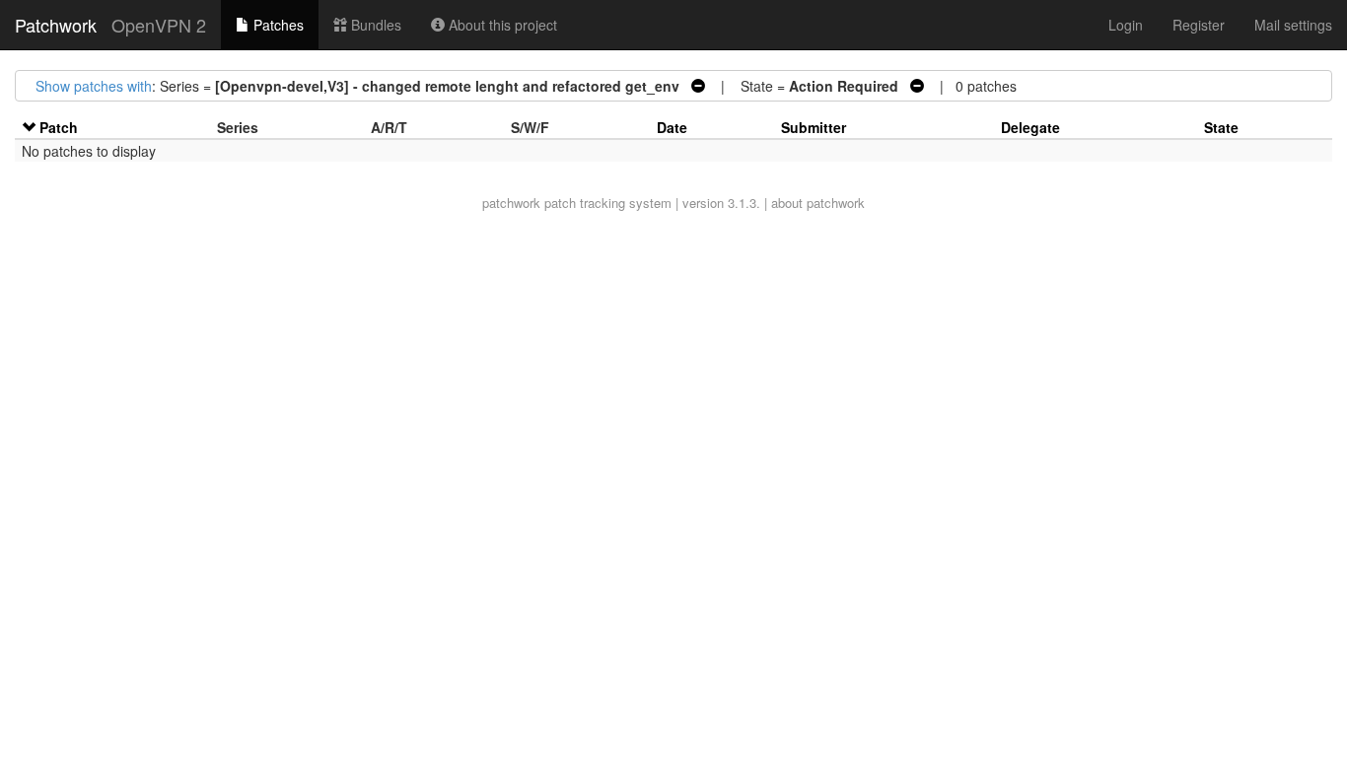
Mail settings (1293, 24)
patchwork (511, 202)
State (1221, 127)
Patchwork (56, 24)
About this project (501, 24)
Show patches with (93, 86)
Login (1125, 24)
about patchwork (818, 202)
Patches (276, 24)
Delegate (1030, 127)
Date (672, 127)
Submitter (813, 127)
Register (1198, 24)
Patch (58, 127)
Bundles (374, 24)
